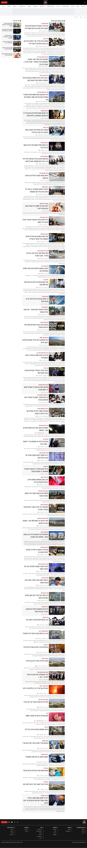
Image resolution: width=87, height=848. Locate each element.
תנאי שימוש (8, 842)
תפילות (54, 829)
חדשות (83, 6)
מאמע (26, 831)
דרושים (18, 842)
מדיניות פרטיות (13, 842)
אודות (21, 842)
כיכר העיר (11, 834)
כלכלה (12, 832)
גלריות (8, 6)
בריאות (14, 6)
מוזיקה (29, 6)
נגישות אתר (3, 842)
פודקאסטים (68, 831)
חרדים (72, 6)
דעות (55, 831)
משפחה (35, 6)
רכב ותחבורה (22, 6)
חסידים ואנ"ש (65, 6)
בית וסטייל (42, 6)
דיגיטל (40, 838)
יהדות (55, 832)
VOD (78, 6)
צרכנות (12, 829)
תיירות (40, 832)
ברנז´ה (57, 6)
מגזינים (26, 829)
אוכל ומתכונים (50, 6)
